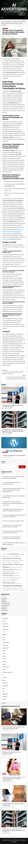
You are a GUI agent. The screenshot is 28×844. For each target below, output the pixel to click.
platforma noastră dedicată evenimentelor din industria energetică (12, 231)
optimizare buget (18, 577)
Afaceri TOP (4, 606)
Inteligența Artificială (18, 569)
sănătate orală (15, 588)
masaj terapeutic (12, 577)
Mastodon (3, 703)
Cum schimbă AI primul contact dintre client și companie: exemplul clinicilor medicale (13, 510)
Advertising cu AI (5, 554)
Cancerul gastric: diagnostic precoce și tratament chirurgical (11, 483)
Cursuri (4, 653)
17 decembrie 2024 (10, 36)
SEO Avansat (17, 583)
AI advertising (4, 610)
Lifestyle (4, 677)
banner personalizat (5, 560)
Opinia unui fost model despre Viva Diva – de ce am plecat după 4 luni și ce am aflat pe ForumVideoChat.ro (13, 490)
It (2, 675)
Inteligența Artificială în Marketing (8, 571)
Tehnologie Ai (21, 588)
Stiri (3, 691)
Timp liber (4, 696)
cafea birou (21, 560)
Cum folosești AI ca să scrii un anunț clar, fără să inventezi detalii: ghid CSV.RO (13, 477)
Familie (4, 664)
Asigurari (4, 634)
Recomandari (5, 28)
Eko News (6, 567)
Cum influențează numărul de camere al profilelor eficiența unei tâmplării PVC (14, 515)
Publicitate (5, 683)
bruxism (17, 560)
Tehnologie (5, 693)
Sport (3, 688)
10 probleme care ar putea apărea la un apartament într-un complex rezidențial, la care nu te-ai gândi (13, 431)
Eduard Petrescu (8, 564)
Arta (3, 631)
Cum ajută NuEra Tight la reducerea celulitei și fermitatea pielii (13, 496)
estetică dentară (13, 567)
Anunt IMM (4, 601)
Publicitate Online (14, 580)
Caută (3, 461)
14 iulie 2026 (9, 434)
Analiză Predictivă (5, 556)
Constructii (5, 645)
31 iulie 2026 (9, 408)
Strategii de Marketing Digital (7, 588)
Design (4, 656)
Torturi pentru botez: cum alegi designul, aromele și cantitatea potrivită (12, 526)
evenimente (5, 239)
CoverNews (22, 840)
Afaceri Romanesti (5, 605)
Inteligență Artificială (8, 573)
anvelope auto (11, 556)
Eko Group (19, 564)
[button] (2, 17)
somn (21, 583)
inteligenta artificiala (8, 569)
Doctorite (3, 599)
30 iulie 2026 (11, 781)
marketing (17, 573)
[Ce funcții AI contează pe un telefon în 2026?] (14, 445)
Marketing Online (16, 575)
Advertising (5, 618)
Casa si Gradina (6, 642)
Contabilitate (5, 648)
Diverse (4, 658)
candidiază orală (17, 562)
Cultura (4, 650)
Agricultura (5, 623)
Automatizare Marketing (11, 558)
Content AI (3, 608)
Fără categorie (5, 666)
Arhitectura (5, 629)
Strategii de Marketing (12, 585)
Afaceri (4, 621)
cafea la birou (4, 562)
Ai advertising (14, 7)
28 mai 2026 (9, 457)
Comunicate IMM (5, 603)
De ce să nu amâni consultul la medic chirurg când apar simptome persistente (12, 531)
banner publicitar (13, 560)
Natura (4, 680)
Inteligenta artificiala (7, 672)
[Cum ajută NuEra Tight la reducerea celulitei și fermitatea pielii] (14, 793)
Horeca (4, 669)
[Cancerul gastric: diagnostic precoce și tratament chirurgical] (14, 395)
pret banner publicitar (6, 580)
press (5, 36)
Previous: (13, 372)
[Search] (26, 17)
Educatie (4, 661)
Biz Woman (4, 598)
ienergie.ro (20, 221)
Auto (3, 637)
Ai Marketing (5, 626)
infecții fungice (19, 567)
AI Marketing (13, 554)
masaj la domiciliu (5, 577)
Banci (3, 639)
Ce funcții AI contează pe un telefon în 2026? (13, 455)
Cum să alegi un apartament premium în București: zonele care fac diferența (11, 537)
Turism (4, 699)
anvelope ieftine (17, 556)
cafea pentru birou (10, 562)
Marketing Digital (7, 575)
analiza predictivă (22, 554)
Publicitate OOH (8, 583)
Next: (16, 377)
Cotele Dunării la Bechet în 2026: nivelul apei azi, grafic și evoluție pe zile (13, 543)
